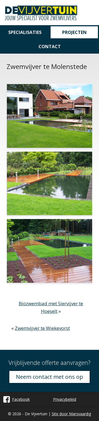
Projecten (74, 32)
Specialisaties (25, 32)
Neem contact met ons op (49, 376)
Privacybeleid (64, 399)
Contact (49, 47)
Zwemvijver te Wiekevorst (42, 328)
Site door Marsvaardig (71, 413)
